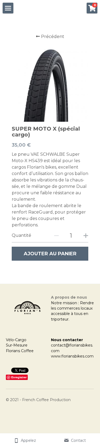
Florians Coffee (20, 350)
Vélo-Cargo (16, 339)
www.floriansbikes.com (72, 356)
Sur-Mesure (16, 345)
